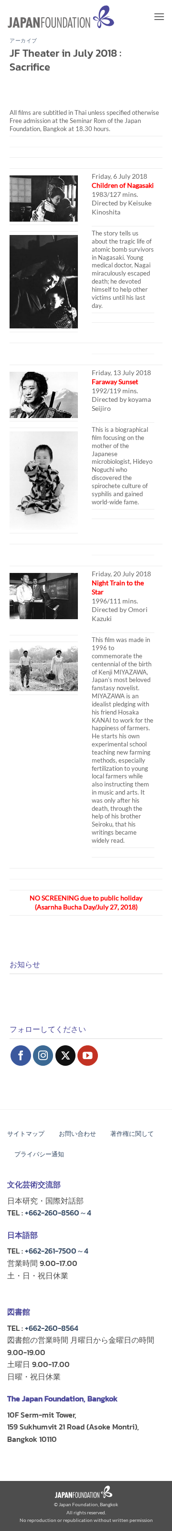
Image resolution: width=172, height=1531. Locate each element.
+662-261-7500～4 (56, 1250)
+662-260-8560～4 (58, 1212)
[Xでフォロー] (65, 1055)
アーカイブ (23, 40)
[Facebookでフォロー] (21, 1055)
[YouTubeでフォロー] (87, 1055)
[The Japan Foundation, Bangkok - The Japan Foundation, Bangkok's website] (61, 17)
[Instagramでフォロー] (43, 1055)
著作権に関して (132, 1133)
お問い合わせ (77, 1133)
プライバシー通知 (39, 1154)
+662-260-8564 (51, 1328)
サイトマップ (25, 1133)
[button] (159, 16)
